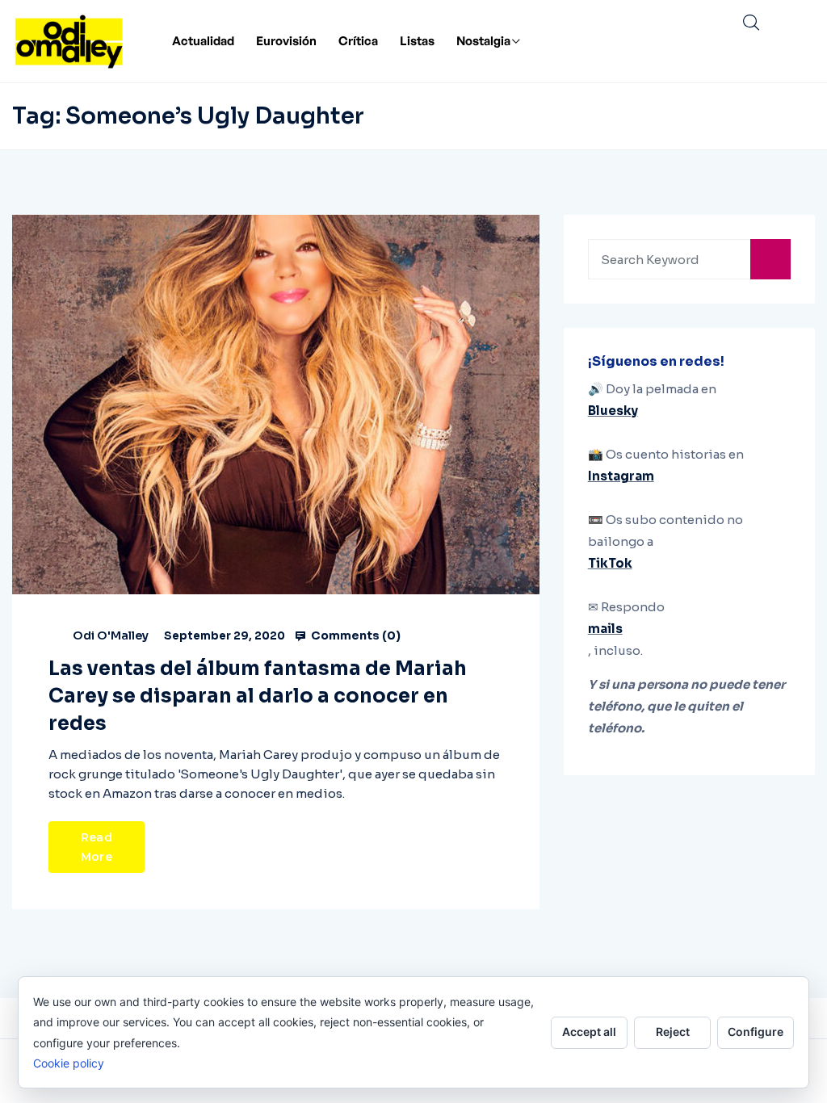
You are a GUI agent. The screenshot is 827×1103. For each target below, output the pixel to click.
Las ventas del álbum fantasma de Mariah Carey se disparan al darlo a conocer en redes (257, 696)
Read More (96, 847)
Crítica (358, 40)
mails (605, 628)
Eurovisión (286, 40)
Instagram (621, 476)
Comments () (355, 635)
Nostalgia (483, 40)
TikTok (610, 563)
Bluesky (613, 410)
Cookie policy (68, 1063)
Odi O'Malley (111, 635)
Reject (673, 1031)
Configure (755, 1031)
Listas (417, 40)
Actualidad (203, 40)
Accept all (589, 1031)
